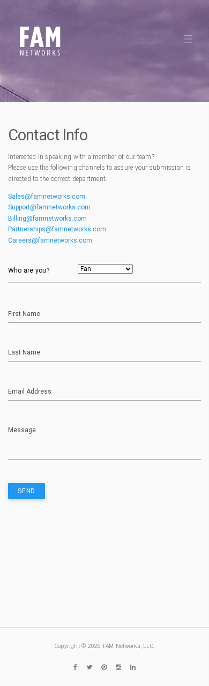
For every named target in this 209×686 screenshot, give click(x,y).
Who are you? (28, 270)
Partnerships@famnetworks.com (57, 229)
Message (22, 430)
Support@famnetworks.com (49, 207)
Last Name (24, 352)
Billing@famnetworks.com (47, 218)
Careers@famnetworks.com (50, 240)
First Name (24, 314)
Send (26, 491)
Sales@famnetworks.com (46, 196)
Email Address (29, 391)
